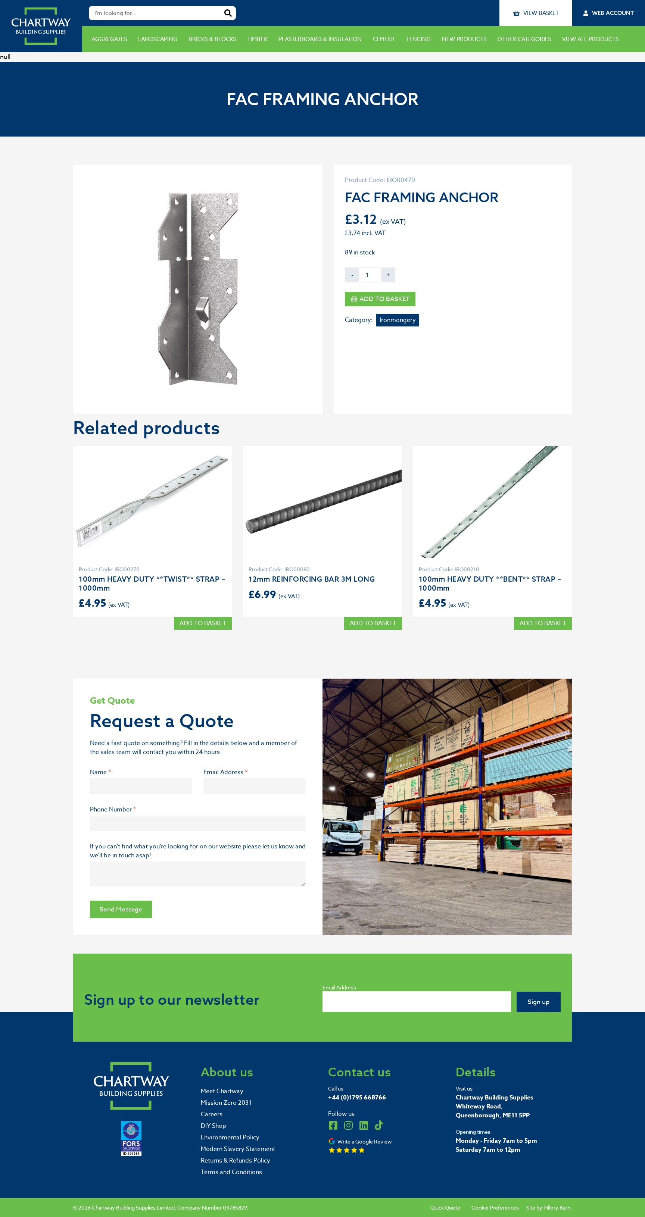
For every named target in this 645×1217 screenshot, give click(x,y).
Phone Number (113, 809)
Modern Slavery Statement (238, 1149)
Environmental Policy (230, 1137)
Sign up (538, 1002)
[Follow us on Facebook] (333, 1125)
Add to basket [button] (203, 623)
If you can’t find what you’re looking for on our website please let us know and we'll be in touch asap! (198, 851)
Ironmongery (398, 320)
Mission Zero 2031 (226, 1102)
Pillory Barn (556, 1207)
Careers (211, 1114)
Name (100, 772)
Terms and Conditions (231, 1172)
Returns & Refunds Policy (235, 1160)
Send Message (121, 909)
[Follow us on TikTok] (379, 1125)
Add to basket (384, 299)
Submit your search (228, 13)
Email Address (225, 772)
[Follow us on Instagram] (348, 1125)
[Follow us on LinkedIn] (363, 1125)
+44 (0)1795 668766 (357, 1097)
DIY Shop (213, 1125)
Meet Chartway (222, 1091)
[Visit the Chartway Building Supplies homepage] (41, 26)
